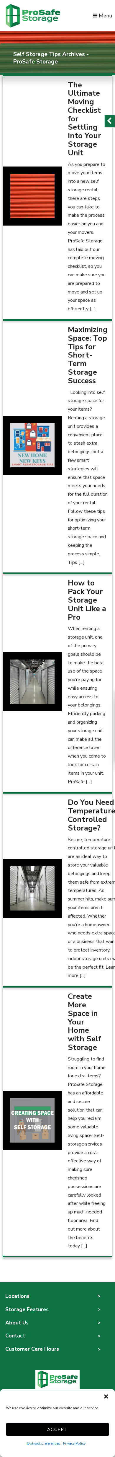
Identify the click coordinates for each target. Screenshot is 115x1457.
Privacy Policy (74, 1443)
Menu (104, 15)
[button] (106, 1396)
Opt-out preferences (43, 1443)
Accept (57, 1429)
